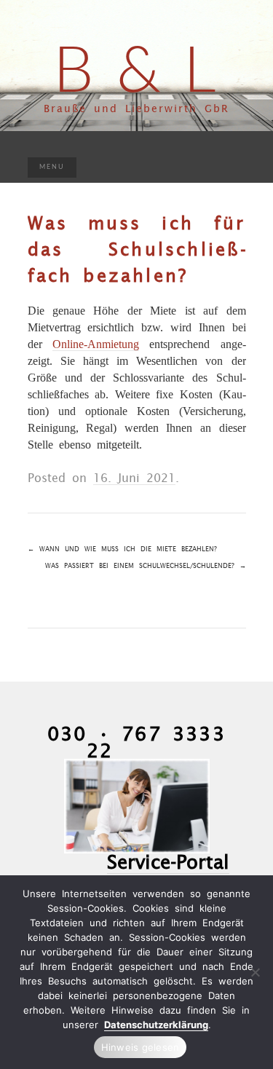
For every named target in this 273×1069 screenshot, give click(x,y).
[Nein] (255, 972)
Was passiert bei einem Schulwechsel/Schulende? (145, 565)
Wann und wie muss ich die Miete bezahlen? (122, 549)
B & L (136, 67)
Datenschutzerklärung (156, 1024)
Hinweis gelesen (140, 1047)
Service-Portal (168, 861)
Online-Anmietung (95, 344)
